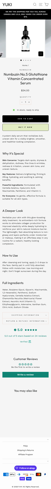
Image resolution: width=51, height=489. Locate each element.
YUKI (7, 4)
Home (24, 65)
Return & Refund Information (25, 321)
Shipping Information (25, 315)
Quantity (25, 97)
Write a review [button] (25, 374)
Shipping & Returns (25, 450)
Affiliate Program (25, 454)
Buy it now (25, 127)
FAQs (25, 446)
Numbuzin (26, 70)
